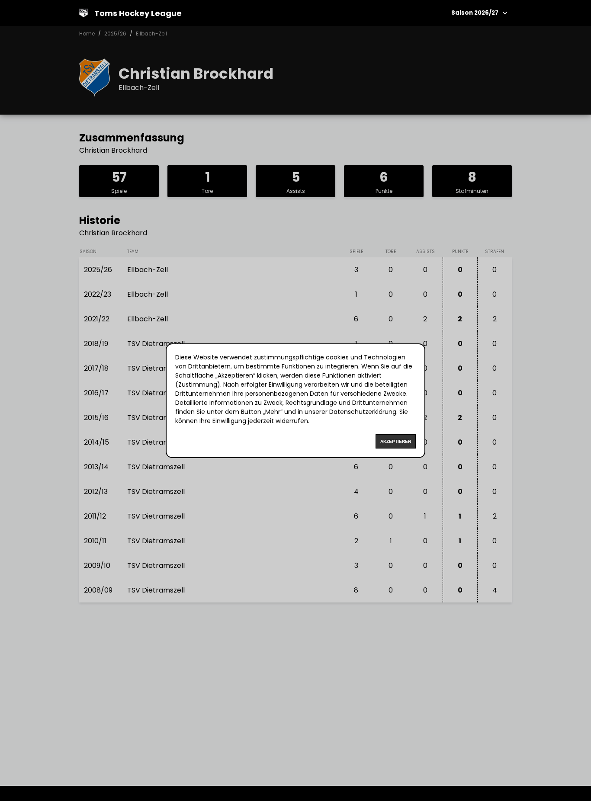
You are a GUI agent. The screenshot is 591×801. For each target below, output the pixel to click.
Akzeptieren (395, 441)
